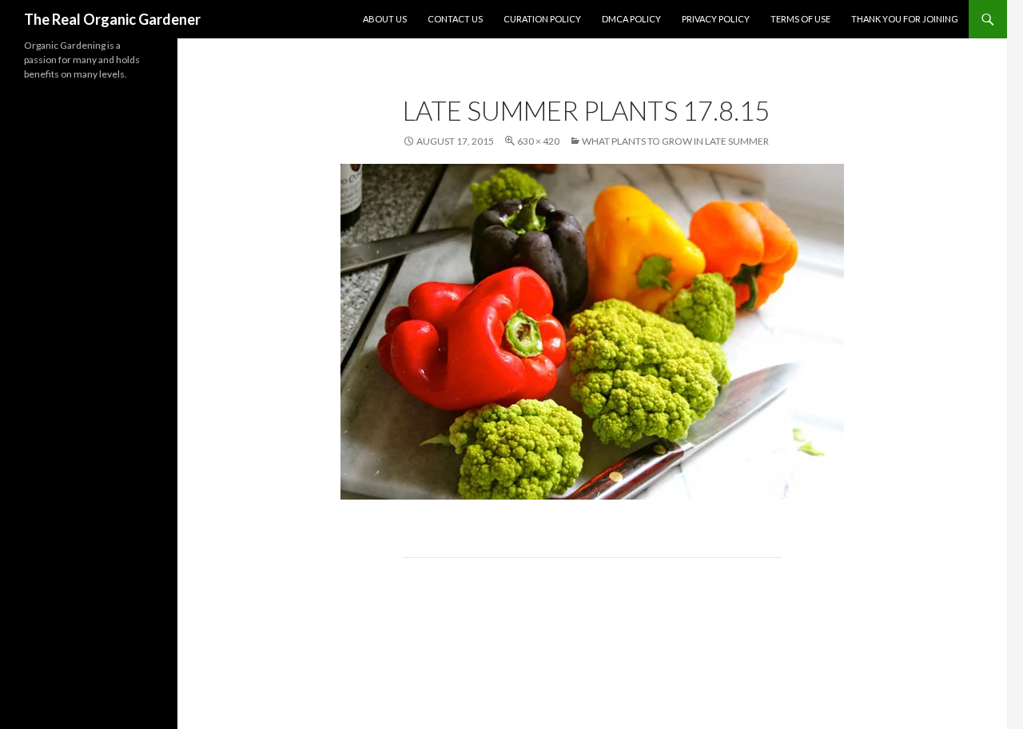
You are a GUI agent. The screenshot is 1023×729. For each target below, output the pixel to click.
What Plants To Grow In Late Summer (675, 141)
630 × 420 (538, 141)
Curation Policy (542, 19)
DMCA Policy (631, 19)
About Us (385, 19)
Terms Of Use (800, 19)
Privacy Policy (716, 19)
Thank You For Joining (904, 19)
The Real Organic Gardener (112, 19)
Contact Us (455, 19)
